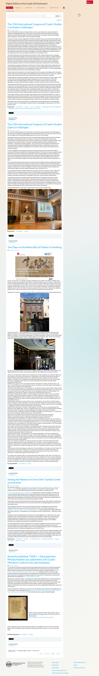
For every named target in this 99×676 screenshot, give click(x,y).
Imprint (75, 665)
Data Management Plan (79, 662)
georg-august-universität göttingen (52, 106)
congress (38, 106)
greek (17, 540)
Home (8, 11)
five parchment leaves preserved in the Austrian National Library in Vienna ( (39, 487)
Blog (12, 11)
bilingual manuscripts (47, 539)
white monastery (35, 539)
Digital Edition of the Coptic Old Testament (26, 3)
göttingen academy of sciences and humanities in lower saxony (25, 108)
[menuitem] (90, 2)
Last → (59, 653)
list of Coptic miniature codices (31, 576)
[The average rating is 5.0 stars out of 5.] (9, 119)
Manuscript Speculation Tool (59, 670)
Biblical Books (55, 662)
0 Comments (19, 106)
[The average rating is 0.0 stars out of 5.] (9, 242)
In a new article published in (20, 492)
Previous (47, 653)
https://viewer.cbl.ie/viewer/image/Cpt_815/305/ (41, 617)
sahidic (23, 540)
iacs (32, 106)
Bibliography (55, 665)
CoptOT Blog (55, 667)
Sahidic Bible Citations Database (60, 673)
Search (57, 16)
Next (53, 653)
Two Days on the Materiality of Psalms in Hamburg (35, 247)
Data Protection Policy (79, 667)
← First (40, 653)
